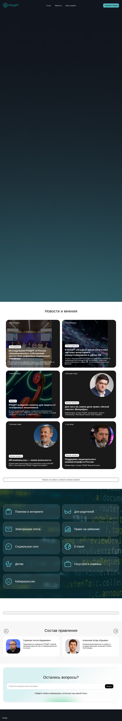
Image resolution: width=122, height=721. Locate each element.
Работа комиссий (72, 346)
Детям (19, 564)
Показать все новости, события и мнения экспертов (61, 480)
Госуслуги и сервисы (87, 564)
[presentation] (6, 631)
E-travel (79, 546)
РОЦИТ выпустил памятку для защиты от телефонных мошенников (32, 406)
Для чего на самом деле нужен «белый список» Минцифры (87, 408)
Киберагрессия (25, 581)
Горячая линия (111, 5)
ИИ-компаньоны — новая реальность (30, 460)
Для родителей (84, 511)
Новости (58, 6)
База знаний (71, 6)
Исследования (15, 347)
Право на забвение (86, 529)
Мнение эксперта (72, 403)
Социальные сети (26, 546)
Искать (109, 686)
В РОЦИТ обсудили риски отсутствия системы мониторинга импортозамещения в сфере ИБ (86, 352)
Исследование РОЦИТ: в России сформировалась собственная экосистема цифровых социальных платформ (29, 354)
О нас (48, 6)
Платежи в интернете (29, 511)
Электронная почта (27, 529)
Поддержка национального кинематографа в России (80, 460)
